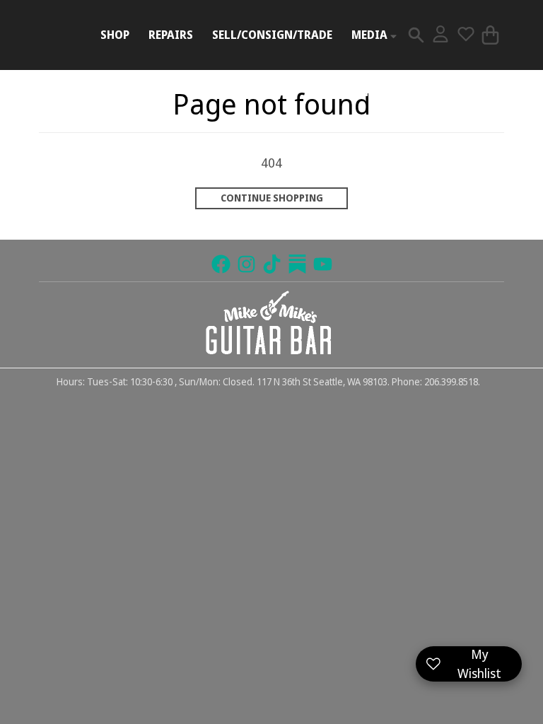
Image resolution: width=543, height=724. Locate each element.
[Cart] (490, 35)
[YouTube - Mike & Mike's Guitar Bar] (322, 264)
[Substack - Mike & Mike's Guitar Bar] (297, 264)
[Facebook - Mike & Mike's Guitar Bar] (220, 264)
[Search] (416, 35)
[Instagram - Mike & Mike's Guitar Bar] (246, 264)
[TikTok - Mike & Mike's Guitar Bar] (271, 264)
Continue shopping (272, 198)
